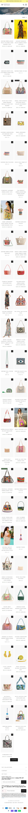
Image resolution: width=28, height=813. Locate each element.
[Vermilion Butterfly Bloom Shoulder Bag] (7, 417)
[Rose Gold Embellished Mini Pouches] (7, 447)
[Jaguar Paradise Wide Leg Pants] (7, 299)
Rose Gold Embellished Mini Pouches (7, 461)
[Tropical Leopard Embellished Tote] (7, 477)
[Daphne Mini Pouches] (7, 150)
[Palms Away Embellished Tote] (7, 595)
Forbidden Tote (7, 754)
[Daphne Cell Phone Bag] (7, 359)
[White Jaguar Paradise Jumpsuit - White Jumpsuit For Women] (7, 328)
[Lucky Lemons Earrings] (7, 654)
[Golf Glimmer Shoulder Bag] (20, 505)
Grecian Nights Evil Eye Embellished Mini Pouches (7, 73)
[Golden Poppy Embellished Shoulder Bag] (20, 269)
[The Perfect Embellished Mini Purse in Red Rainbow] (20, 178)
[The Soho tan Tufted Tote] (20, 299)
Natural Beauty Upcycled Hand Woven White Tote (7, 549)
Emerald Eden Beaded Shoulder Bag (20, 608)
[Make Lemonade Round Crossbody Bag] (20, 654)
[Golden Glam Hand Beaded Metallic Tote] (20, 387)
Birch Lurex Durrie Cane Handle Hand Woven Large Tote (21, 253)
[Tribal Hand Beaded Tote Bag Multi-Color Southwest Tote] (20, 89)
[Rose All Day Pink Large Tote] (20, 447)
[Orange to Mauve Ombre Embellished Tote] (7, 625)
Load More (14, 759)
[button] (23, 4)
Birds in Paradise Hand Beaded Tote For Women (7, 579)
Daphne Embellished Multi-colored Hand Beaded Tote (7, 43)
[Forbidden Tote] (7, 742)
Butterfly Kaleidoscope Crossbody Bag (7, 698)
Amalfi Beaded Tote (21, 429)
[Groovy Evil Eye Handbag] (20, 714)
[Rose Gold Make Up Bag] (20, 150)
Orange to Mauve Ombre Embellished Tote (7, 638)
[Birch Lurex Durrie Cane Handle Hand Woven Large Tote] (20, 240)
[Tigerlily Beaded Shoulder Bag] (7, 269)
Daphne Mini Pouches (7, 162)
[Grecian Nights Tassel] (7, 714)
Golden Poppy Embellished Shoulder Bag (20, 283)
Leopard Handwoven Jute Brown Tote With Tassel (7, 134)
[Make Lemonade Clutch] (20, 120)
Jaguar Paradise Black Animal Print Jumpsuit (21, 43)
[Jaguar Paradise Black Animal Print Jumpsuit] (20, 29)
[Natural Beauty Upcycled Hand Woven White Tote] (7, 535)
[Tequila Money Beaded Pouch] (7, 387)
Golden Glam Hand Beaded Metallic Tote (21, 401)
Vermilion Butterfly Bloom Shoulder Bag (7, 431)
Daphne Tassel (20, 547)
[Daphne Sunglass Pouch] (20, 210)
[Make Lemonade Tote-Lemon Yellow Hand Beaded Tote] (7, 210)
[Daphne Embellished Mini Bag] (7, 240)
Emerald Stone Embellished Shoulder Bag (20, 341)
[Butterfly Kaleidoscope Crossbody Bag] (7, 684)
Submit (24, 790)
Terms (3, 797)
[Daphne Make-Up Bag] (20, 59)
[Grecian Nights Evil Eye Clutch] (20, 359)
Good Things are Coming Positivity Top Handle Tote (7, 519)
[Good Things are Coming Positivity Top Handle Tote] (7, 505)
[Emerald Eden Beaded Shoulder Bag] (20, 595)
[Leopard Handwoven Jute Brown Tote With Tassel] (7, 120)
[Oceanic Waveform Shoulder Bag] (20, 625)
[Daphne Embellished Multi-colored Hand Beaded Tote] (7, 29)
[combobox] (4, 790)
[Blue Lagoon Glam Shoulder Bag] (20, 684)
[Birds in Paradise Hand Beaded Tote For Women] (7, 565)
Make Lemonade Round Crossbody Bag (20, 668)
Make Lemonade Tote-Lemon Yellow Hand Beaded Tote (7, 223)
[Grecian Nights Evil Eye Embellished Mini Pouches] (7, 59)
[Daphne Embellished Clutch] (20, 477)
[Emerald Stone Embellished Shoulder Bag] (20, 328)
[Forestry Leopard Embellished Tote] (7, 178)
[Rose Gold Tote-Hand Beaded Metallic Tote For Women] (7, 89)
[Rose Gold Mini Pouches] (20, 565)
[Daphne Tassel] (20, 535)
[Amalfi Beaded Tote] (20, 417)
